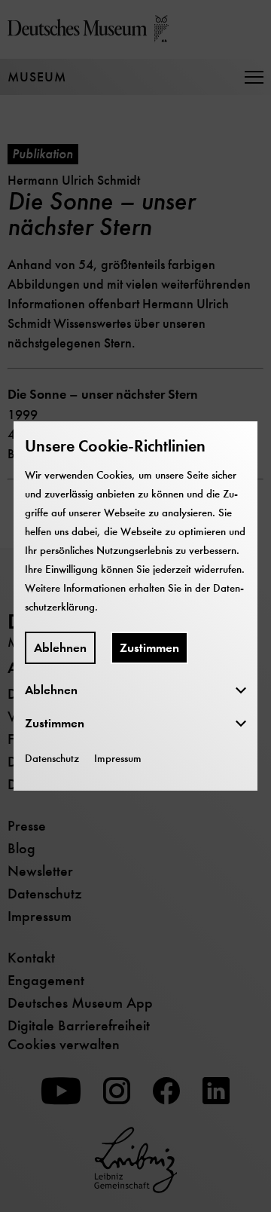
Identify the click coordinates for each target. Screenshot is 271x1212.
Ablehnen (60, 648)
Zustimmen (149, 648)
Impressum (118, 758)
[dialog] (135, 606)
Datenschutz (52, 758)
